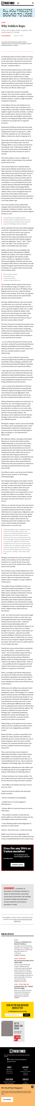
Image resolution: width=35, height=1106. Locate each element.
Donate (25, 1069)
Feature (3, 22)
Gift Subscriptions (9, 1083)
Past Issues (9, 1071)
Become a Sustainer (26, 1071)
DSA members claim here (17, 865)
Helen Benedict (6, 35)
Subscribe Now (17, 1038)
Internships (25, 1083)
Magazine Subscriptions (9, 1082)
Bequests (25, 1073)
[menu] (18, 3)
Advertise (25, 1074)
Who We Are (9, 1069)
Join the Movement (7, 1099)
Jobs (26, 1082)
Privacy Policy (9, 1073)
